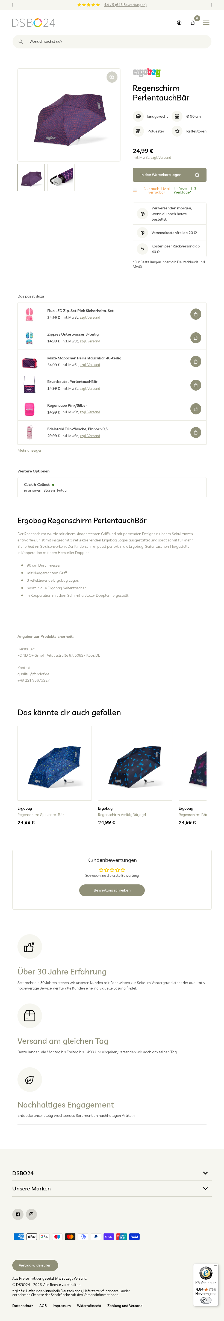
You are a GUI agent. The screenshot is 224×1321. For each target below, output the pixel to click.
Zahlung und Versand (125, 1305)
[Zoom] (112, 77)
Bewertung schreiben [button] (112, 890)
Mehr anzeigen (29, 450)
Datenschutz (22, 1305)
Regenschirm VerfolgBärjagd (122, 814)
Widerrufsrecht (89, 1305)
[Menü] (215, 1267)
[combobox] (112, 41)
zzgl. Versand (161, 157)
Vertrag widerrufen (35, 1265)
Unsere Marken (31, 1188)
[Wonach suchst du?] (21, 41)
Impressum (62, 1305)
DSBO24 (23, 1173)
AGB (43, 1305)
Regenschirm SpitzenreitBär (40, 814)
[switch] (206, 1300)
